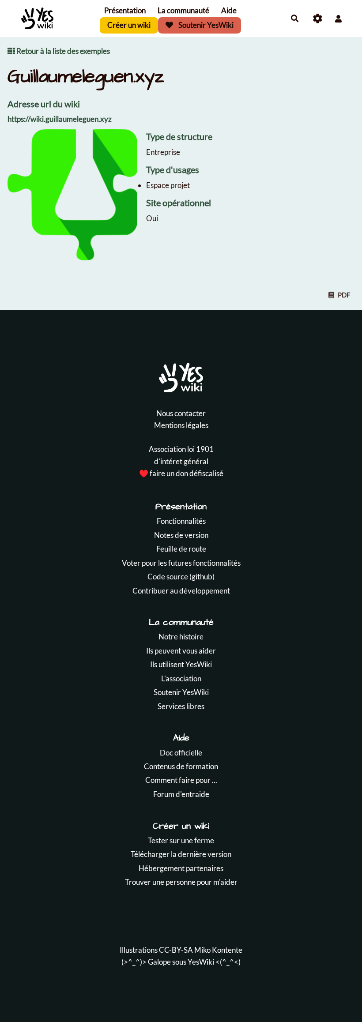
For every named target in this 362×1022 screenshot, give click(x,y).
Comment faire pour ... (181, 780)
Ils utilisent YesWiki (181, 664)
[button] (338, 18)
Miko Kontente (218, 949)
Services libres (181, 706)
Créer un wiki (129, 25)
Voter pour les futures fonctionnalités (181, 562)
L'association (181, 678)
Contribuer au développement (181, 590)
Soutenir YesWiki (205, 25)
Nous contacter (181, 413)
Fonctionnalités (181, 521)
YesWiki (201, 961)
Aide (229, 10)
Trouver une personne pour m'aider (181, 882)
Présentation (125, 10)
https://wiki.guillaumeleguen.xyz (60, 119)
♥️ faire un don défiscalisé (181, 473)
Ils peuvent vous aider (181, 650)
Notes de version (181, 535)
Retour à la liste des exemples (62, 51)
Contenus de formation (181, 766)
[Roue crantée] (317, 18)
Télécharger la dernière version (181, 854)
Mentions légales (181, 425)
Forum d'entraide (181, 794)
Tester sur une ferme (181, 840)
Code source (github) (181, 576)
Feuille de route (181, 548)
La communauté (183, 10)
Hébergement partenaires (181, 868)
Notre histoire (181, 636)
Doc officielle (181, 752)
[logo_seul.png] (77, 199)
